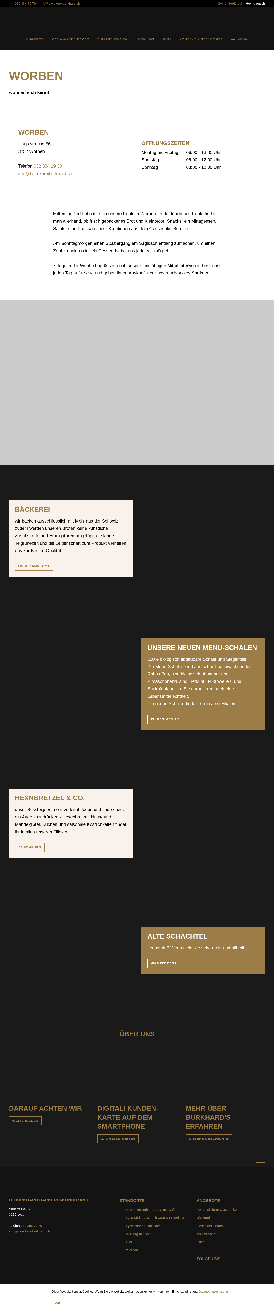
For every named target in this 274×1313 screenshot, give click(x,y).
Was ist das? (164, 963)
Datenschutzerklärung (213, 1291)
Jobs (167, 39)
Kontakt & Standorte (201, 39)
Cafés (201, 1242)
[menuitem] (230, 3)
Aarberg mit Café (139, 1234)
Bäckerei (203, 1218)
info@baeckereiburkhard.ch (60, 3)
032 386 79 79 (25, 3)
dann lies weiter (118, 1139)
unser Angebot (34, 566)
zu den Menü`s (165, 719)
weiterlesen (25, 1121)
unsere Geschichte (209, 1139)
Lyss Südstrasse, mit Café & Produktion (155, 1218)
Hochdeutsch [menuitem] (255, 3)
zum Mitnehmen (112, 39)
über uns (145, 39)
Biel (129, 1242)
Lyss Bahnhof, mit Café (143, 1226)
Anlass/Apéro (207, 1234)
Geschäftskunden (210, 1226)
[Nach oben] (260, 1166)
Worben (132, 1250)
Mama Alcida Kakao (70, 39)
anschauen (29, 847)
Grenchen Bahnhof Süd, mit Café (151, 1210)
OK (58, 1303)
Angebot (35, 39)
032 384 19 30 (48, 166)
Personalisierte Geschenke (217, 1210)
